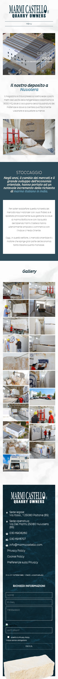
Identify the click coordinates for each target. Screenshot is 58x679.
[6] (42, 414)
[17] (16, 326)
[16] (42, 326)
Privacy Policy (16, 550)
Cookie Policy (15, 556)
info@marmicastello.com (25, 544)
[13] (16, 361)
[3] (16, 446)
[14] (42, 343)
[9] (16, 394)
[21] (16, 290)
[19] (16, 308)
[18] (42, 308)
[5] (16, 430)
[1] (16, 463)
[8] (42, 396)
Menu (29, 24)
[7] (16, 412)
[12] (42, 361)
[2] (42, 450)
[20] (42, 290)
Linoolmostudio (37, 575)
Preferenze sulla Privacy (22, 562)
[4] (42, 432)
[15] (16, 343)
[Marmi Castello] (29, 11)
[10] (42, 379)
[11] (16, 378)
